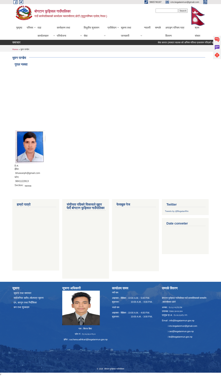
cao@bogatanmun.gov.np (181, 331)
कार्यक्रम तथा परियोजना (63, 31)
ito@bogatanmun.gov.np (180, 336)
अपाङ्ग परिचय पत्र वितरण (174, 31)
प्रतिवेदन (111, 27)
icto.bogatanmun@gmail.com (183, 326)
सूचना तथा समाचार (22, 293)
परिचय (30, 27)
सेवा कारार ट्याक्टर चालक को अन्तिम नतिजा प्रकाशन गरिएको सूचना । (181, 42)
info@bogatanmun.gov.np (181, 320)
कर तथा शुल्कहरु (21, 307)
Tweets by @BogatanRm (177, 211)
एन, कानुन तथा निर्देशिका (25, 302)
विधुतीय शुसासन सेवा (91, 31)
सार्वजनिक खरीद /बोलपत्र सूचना (29, 298)
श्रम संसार (197, 31)
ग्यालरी (147, 27)
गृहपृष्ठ (19, 27)
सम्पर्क (158, 27)
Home (15, 49)
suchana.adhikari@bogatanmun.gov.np (88, 339)
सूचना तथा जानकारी (126, 31)
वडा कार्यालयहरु (43, 31)
